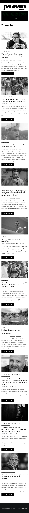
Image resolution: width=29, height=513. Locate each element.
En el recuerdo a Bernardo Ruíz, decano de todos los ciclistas (14, 146)
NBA (3, 187)
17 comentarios (18, 60)
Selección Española (8, 472)
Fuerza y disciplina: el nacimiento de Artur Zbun (13, 240)
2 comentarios (18, 149)
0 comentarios (18, 288)
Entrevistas (6, 51)
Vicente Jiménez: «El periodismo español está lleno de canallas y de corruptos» (12, 56)
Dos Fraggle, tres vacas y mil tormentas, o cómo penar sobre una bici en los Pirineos (14, 332)
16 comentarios (19, 386)
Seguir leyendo (8, 74)
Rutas (3, 327)
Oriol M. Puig (12, 198)
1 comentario (22, 243)
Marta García (12, 288)
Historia (4, 280)
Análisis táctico (7, 96)
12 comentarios (17, 103)
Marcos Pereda (12, 149)
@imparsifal (24, 508)
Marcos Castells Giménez (14, 243)
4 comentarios (18, 336)
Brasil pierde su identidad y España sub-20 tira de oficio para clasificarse (13, 100)
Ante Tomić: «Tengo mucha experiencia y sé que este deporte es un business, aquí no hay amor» (14, 429)
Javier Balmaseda (13, 386)
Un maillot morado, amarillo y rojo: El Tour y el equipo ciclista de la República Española (14, 284)
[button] (14, 18)
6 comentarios (18, 433)
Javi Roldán (12, 103)
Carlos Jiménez (12, 433)
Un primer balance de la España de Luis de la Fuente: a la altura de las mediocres (14, 476)
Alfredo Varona (12, 60)
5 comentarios (18, 198)
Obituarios (5, 142)
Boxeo (4, 236)
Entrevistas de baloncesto (11, 374)
